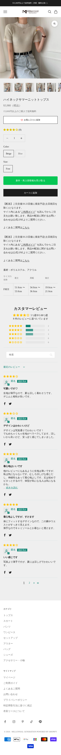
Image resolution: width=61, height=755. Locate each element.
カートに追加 (30, 193)
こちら (25, 227)
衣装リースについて (14, 711)
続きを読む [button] (12, 487)
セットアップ (10, 638)
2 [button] (29, 583)
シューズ (8, 655)
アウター (8, 643)
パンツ (7, 626)
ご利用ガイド (28, 212)
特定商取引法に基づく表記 (17, 705)
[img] (10, 376)
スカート (8, 621)
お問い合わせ (10, 694)
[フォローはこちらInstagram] (14, 721)
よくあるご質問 (11, 688)
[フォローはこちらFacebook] (5, 721)
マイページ (9, 677)
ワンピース (9, 632)
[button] (11, 130)
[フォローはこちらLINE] (40, 721)
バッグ (7, 649)
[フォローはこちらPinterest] (22, 721)
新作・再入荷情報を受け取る (30, 180)
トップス (8, 615)
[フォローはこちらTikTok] (31, 721)
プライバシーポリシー (15, 700)
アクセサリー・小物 (14, 660)
